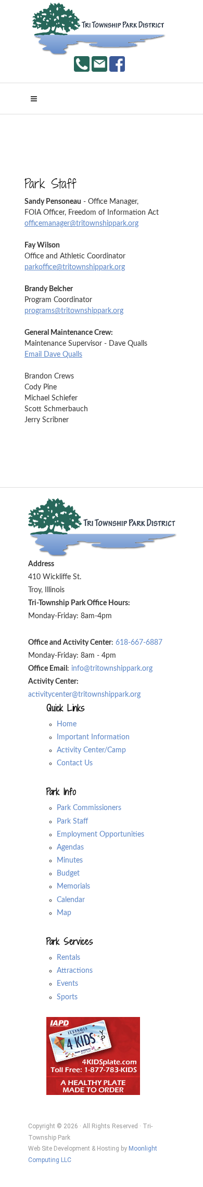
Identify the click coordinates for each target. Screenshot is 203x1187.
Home (67, 724)
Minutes (70, 860)
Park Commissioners (89, 808)
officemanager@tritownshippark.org (81, 223)
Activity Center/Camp (91, 750)
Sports (67, 997)
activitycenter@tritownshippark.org (84, 694)
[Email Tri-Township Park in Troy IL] (99, 63)
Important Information (93, 737)
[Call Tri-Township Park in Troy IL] (82, 63)
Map (64, 913)
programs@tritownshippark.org (73, 311)
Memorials (73, 886)
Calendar (71, 900)
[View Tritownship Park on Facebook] (117, 63)
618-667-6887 (139, 642)
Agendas (70, 847)
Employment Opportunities (100, 834)
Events (67, 983)
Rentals (68, 957)
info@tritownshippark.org (112, 668)
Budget (68, 873)
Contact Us (75, 763)
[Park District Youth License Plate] (93, 1056)
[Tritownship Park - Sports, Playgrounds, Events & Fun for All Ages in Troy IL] (99, 29)
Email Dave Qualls (53, 354)
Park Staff (72, 821)
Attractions (75, 970)
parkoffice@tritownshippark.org (74, 267)
